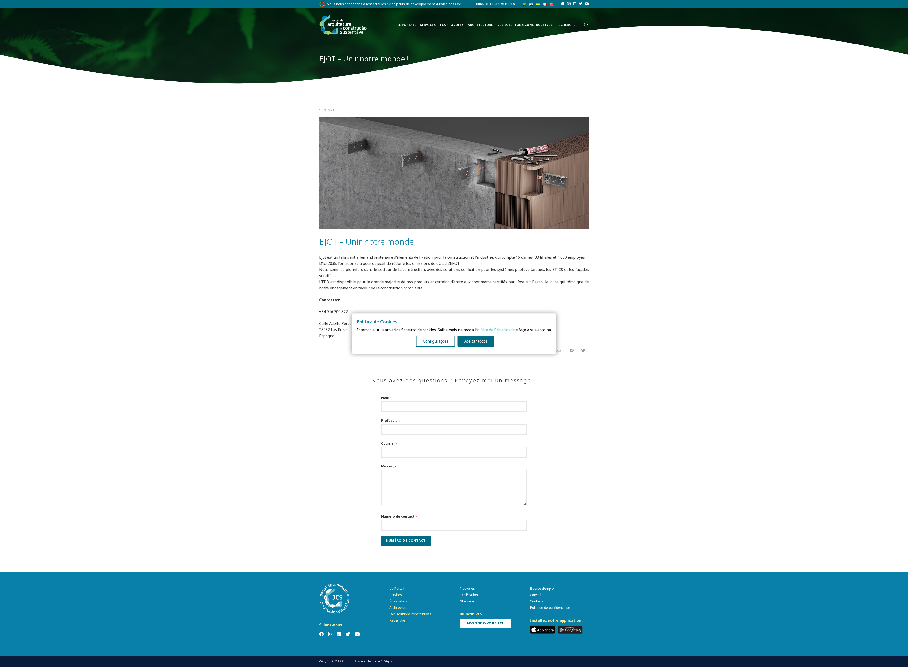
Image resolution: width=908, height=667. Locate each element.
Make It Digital (383, 661)
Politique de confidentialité (550, 607)
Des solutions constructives (410, 614)
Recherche (397, 620)
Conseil (535, 595)
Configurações (435, 341)
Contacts (536, 601)
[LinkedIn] (574, 3)
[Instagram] (569, 4)
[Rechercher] (586, 25)
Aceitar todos (476, 341)
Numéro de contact (399, 516)
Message (390, 466)
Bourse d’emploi (542, 588)
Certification (469, 595)
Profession (390, 420)
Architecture (398, 607)
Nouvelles (467, 588)
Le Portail (396, 588)
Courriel (389, 443)
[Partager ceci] (571, 350)
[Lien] (343, 24)
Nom (386, 397)
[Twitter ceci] (583, 350)
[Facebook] (562, 3)
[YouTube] (587, 3)
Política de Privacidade (495, 329)
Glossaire (467, 601)
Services (395, 595)
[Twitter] (580, 3)
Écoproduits (398, 601)
